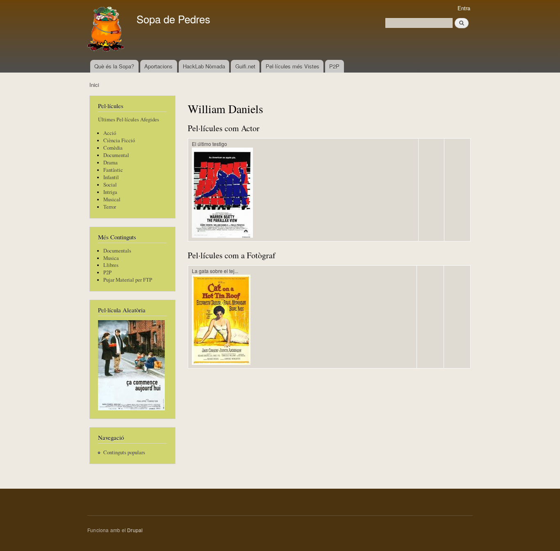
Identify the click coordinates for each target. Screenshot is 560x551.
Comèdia (113, 147)
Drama (110, 162)
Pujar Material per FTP (127, 279)
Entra (464, 8)
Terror (109, 206)
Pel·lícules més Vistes (292, 66)
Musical (112, 199)
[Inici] (106, 30)
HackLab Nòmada (204, 66)
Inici (94, 85)
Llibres (110, 265)
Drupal (135, 529)
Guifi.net (245, 66)
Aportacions (158, 66)
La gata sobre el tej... (215, 270)
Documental (116, 155)
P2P (334, 66)
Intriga (110, 192)
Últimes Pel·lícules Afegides (128, 119)
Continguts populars (124, 452)
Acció (109, 133)
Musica (111, 258)
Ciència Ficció (119, 140)
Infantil (111, 177)
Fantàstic (113, 169)
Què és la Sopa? (114, 66)
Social (110, 184)
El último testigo (209, 143)
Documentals (117, 250)
